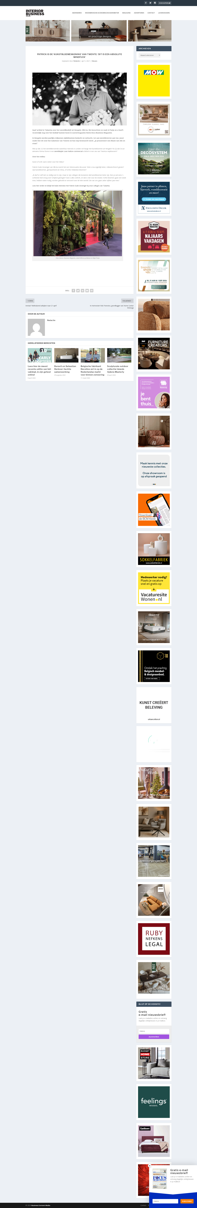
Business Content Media (40, 1205)
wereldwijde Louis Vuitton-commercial (68, 151)
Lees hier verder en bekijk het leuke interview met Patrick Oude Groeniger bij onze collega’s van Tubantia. (71, 186)
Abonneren (77, 13)
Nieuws (94, 61)
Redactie (76, 61)
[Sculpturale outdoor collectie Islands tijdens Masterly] (119, 355)
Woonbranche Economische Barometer (102, 13)
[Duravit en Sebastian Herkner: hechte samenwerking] (66, 355)
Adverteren (139, 13)
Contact (151, 13)
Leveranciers (164, 13)
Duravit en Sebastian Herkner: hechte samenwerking (65, 369)
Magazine (126, 13)
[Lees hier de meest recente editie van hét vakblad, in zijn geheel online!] (40, 355)
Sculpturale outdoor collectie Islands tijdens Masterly (117, 369)
